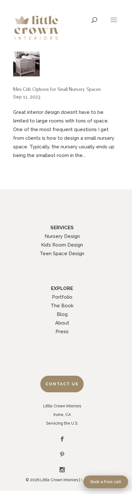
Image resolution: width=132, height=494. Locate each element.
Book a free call (105, 481)
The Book (62, 306)
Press (62, 331)
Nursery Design (62, 236)
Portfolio (62, 297)
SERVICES (62, 228)
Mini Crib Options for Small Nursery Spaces (57, 89)
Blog (62, 314)
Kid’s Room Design (62, 245)
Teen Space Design (62, 253)
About (62, 323)
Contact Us (61, 384)
